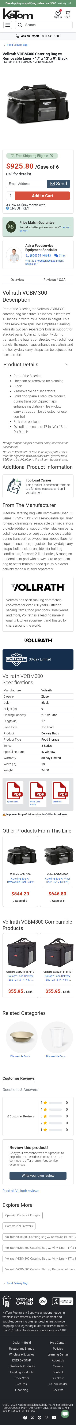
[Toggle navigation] (7, 25)
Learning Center (58, 1354)
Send (61, 184)
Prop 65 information (29, 814)
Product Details (20, 365)
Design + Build (21, 1342)
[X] (32, 1417)
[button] (58, 14)
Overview (17, 280)
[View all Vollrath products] (38, 640)
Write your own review (38, 1176)
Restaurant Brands (21, 1348)
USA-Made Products (21, 1366)
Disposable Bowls (20, 1056)
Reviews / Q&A (54, 280)
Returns (21, 1384)
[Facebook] (25, 1417)
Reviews (58, 1390)
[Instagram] (47, 1417)
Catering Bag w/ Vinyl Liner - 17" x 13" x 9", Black (57, 882)
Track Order (21, 1378)
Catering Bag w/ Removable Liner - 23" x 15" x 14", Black (20, 882)
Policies (58, 1348)
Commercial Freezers (19, 1226)
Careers (58, 1366)
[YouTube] (54, 1417)
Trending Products (22, 1372)
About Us (58, 1360)
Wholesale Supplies (21, 1354)
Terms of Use (27, 1410)
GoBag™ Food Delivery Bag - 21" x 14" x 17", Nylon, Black (20, 979)
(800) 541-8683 (40, 255)
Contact (58, 1372)
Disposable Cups (55, 1056)
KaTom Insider (58, 1384)
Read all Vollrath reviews (21, 1191)
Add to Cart (42, 195)
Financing (21, 1390)
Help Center (57, 1342)
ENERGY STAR (21, 1360)
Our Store (58, 1378)
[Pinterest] (39, 1417)
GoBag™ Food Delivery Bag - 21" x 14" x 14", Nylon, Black (57, 979)
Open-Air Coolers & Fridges (22, 1215)
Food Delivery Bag (17, 44)
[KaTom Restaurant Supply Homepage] (18, 13)
